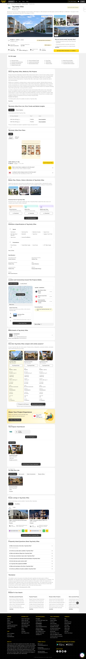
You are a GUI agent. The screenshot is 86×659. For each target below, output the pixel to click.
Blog (65, 618)
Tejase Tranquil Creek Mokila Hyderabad (17, 602)
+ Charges (22, 39)
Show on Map (21, 294)
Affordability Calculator (54, 626)
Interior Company (24, 626)
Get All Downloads (32, 218)
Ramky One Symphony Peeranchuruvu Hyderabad (37, 607)
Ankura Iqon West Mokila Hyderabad (16, 600)
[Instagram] (65, 651)
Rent (20, 1)
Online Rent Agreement (54, 629)
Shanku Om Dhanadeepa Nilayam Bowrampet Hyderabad (17, 607)
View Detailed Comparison (37, 404)
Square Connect (39, 621)
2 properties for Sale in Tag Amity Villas (30, 535)
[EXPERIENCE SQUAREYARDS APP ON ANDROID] (60, 645)
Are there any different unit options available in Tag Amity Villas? (23, 568)
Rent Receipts (52, 631)
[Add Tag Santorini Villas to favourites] (21, 446)
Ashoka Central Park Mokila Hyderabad (57, 599)
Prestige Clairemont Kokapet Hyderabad (37, 604)
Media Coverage (10, 621)
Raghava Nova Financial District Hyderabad (76, 605)
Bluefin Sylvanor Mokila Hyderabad (16, 599)
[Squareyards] (3, 1)
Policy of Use (9, 635)
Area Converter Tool (53, 637)
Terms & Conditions (10, 633)
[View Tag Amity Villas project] (16, 355)
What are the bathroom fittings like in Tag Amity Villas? (21, 553)
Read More (10, 100)
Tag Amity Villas (12, 361)
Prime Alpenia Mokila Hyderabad (55, 607)
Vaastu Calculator (53, 623)
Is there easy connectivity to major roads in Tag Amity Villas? (23, 555)
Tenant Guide (67, 629)
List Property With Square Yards (42, 620)
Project (23, 1)
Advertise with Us (39, 628)
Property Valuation (53, 620)
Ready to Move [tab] (41, 474)
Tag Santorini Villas (43, 361)
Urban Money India (24, 623)
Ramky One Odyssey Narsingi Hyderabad (37, 602)
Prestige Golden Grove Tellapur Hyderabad (76, 600)
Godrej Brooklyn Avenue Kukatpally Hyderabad (76, 599)
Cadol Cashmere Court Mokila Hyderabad (57, 604)
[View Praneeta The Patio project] (31, 355)
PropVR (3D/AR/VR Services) (41, 626)
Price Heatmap (53, 618)
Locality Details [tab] (23, 283)
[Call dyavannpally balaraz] (26, 531)
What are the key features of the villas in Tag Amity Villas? (22, 566)
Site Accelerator (39, 625)
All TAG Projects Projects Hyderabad (30, 464)
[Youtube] (63, 651)
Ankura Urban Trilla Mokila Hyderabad (17, 604)
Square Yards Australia (25, 621)
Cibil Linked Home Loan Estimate (44, 40)
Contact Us (9, 628)
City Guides (67, 625)
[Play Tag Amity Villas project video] (66, 31)
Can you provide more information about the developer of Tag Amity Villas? (25, 558)
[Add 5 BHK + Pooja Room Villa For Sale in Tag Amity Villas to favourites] (48, 511)
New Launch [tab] (21, 474)
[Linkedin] (60, 651)
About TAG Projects (30, 436)
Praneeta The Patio (28, 361)
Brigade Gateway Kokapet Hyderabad (36, 599)
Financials (9, 623)
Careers (8, 620)
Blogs (27, 1)
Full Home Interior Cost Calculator (56, 636)
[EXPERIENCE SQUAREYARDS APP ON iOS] (69, 645)
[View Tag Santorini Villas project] (46, 355)
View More (57, 47)
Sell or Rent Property (72, 1)
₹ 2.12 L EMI (21, 163)
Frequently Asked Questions (12, 625)
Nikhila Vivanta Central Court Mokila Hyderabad (57, 605)
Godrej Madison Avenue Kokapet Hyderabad (37, 600)
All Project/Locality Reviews (55, 628)
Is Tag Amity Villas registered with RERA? (19, 563)
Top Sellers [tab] (17, 503)
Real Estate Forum (68, 621)
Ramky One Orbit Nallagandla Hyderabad (37, 605)
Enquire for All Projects (24, 404)
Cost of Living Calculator (54, 625)
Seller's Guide (67, 628)
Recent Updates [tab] (19, 110)
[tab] (17, 137)
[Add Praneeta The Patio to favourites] (21, 478)
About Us (9, 618)
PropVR (22, 629)
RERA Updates (47, 45)
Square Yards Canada (25, 618)
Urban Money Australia (25, 625)
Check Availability (42, 119)
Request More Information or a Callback (66, 50)
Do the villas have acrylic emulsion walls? (19, 561)
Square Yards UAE (24, 620)
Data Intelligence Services (40, 631)
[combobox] (22, 319)
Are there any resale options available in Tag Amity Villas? (22, 550)
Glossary (66, 620)
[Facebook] (57, 651)
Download (16, 213)
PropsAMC (23, 631)
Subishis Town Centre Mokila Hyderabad (57, 600)
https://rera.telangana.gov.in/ (22, 336)
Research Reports (68, 623)
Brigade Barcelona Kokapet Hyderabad (76, 607)
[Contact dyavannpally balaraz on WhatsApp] (23, 531)
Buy (16, 1)
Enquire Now (16, 365)
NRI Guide (66, 631)
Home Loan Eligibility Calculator (56, 634)
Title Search (52, 621)
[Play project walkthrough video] (35, 190)
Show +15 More (11, 250)
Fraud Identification (10, 636)
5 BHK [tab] (14, 507)
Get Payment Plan (49, 162)
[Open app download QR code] (85, 9)
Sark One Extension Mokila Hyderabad (56, 602)
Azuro (22, 628)
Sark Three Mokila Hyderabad (15, 605)
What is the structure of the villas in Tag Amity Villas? (21, 545)
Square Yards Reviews (11, 626)
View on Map (37, 324)
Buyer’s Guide (67, 626)
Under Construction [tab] (31, 474)
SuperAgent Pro (39, 634)
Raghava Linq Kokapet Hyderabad (76, 604)
